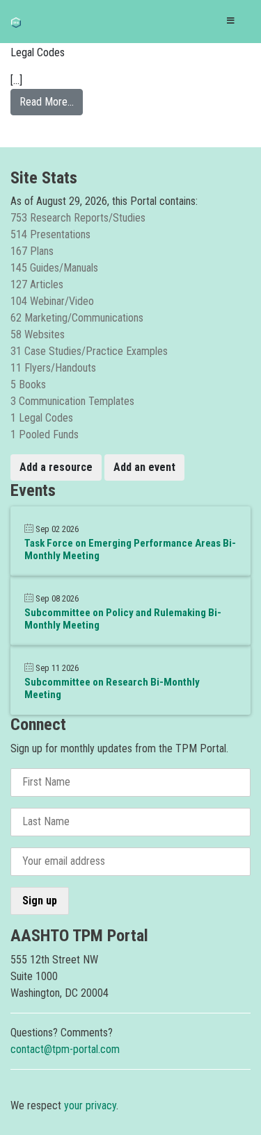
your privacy (90, 1105)
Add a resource (56, 467)
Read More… (51, 101)
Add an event (144, 467)
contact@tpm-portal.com (65, 1049)
